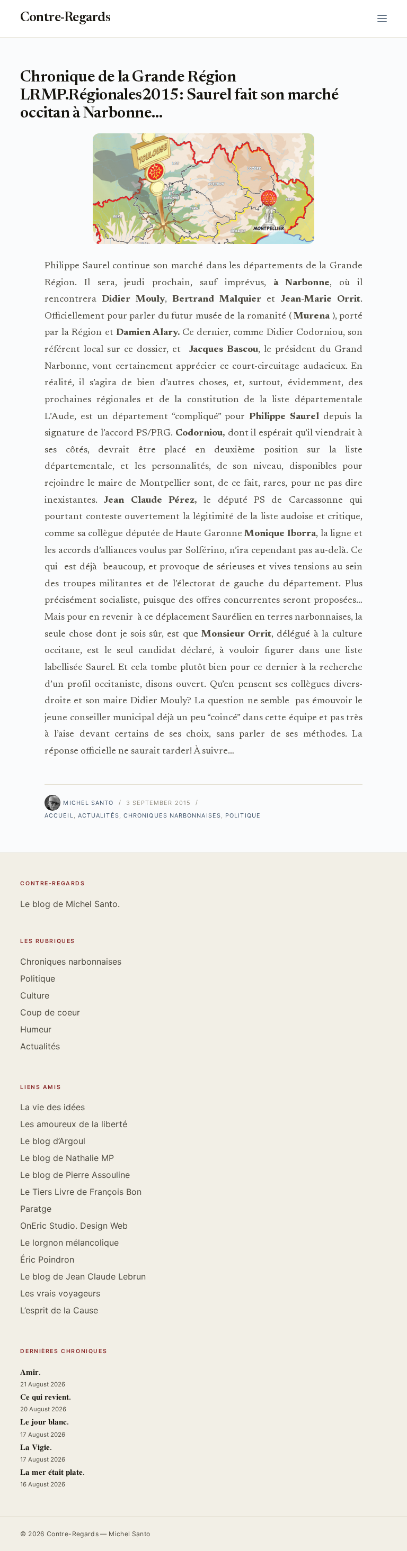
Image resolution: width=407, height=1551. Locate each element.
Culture (34, 995)
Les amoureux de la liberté (73, 1124)
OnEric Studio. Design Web (74, 1225)
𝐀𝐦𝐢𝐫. (30, 1373)
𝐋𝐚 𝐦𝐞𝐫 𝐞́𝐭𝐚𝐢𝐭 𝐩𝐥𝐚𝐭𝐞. (52, 1473)
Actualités (98, 815)
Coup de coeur (50, 1012)
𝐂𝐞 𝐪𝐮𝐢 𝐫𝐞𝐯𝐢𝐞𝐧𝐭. (45, 1398)
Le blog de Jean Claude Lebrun (83, 1276)
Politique (243, 815)
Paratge (35, 1208)
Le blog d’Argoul (52, 1141)
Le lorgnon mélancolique (69, 1242)
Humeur (35, 1029)
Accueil (59, 815)
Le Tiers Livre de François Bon (80, 1191)
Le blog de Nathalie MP (67, 1158)
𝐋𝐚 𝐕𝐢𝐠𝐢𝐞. (36, 1448)
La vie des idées (52, 1107)
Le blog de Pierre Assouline (75, 1174)
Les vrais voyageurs (60, 1293)
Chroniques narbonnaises (172, 815)
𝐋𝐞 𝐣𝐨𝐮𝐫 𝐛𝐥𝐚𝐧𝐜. (44, 1423)
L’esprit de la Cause (59, 1310)
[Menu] (382, 18)
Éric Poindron (47, 1259)
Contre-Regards (65, 18)
